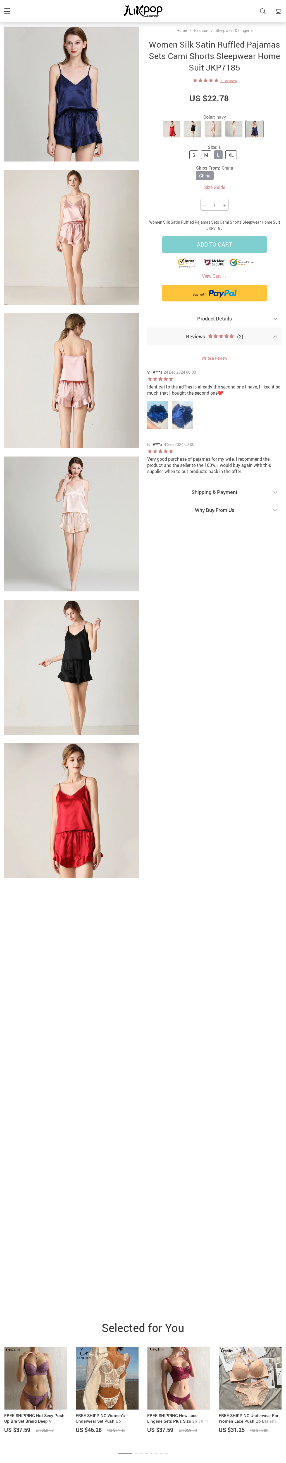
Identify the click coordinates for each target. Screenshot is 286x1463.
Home (182, 30)
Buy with (199, 294)
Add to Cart (214, 244)
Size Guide (214, 187)
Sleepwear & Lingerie (234, 30)
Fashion (201, 30)
